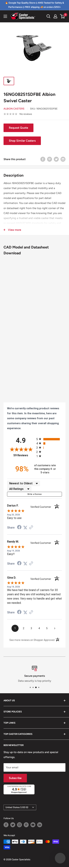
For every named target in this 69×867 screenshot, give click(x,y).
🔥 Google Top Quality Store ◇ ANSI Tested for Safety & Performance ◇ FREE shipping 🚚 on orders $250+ (34, 4)
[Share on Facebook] (42, 159)
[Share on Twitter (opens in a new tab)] (25, 527)
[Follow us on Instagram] (19, 824)
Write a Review (34, 494)
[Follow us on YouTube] (32, 824)
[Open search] (48, 16)
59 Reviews (23, 455)
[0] (62, 16)
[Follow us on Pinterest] (26, 824)
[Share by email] (63, 159)
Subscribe (15, 778)
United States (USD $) (16, 807)
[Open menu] (5, 16)
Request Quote (18, 127)
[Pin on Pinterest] (49, 159)
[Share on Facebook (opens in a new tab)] (19, 527)
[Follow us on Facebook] (6, 824)
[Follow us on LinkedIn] (39, 824)
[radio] (49, 439)
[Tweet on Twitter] (56, 159)
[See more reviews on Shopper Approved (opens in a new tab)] (31, 527)
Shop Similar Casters (22, 140)
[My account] (55, 16)
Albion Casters (14, 108)
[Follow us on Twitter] (12, 824)
